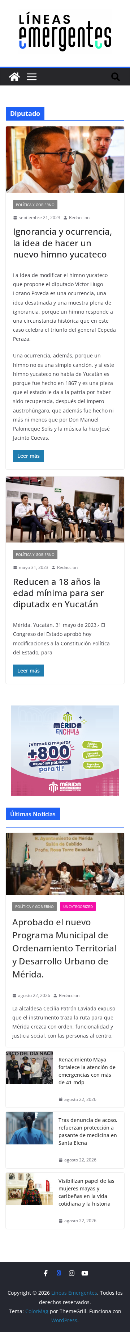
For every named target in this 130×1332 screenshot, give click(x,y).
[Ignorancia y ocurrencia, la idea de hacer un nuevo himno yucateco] (65, 159)
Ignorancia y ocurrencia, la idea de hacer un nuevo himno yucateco (62, 242)
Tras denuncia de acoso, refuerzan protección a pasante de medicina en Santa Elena (87, 1131)
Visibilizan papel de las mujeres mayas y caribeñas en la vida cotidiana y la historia (86, 1192)
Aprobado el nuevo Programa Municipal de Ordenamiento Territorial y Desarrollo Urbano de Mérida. (64, 948)
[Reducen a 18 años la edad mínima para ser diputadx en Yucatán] (65, 510)
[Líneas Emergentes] (14, 76)
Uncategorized (78, 906)
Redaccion (79, 217)
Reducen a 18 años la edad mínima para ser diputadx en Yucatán (58, 592)
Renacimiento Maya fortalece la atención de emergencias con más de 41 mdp (87, 1071)
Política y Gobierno (35, 204)
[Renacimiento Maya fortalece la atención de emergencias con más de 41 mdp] (29, 1079)
